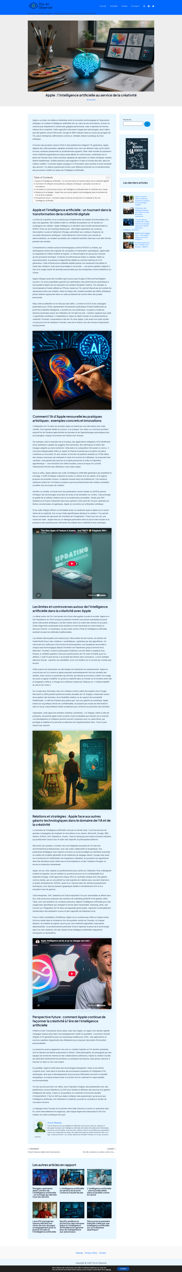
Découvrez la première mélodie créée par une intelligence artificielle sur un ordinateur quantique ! (98, 1225)
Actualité (114, 6)
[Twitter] (153, 6)
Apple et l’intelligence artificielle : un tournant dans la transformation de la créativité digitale (72, 181)
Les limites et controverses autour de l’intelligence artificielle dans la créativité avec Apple (71, 189)
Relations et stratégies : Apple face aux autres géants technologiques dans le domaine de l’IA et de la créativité (71, 193)
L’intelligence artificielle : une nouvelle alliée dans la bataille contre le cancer (99, 1191)
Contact (102, 1253)
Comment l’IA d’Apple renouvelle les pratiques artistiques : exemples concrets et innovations (67, 185)
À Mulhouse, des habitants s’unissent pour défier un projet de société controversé (142, 212)
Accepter (123, 1269)
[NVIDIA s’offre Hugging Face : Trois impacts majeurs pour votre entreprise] (128, 235)
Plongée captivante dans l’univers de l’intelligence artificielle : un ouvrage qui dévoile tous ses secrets (45, 1192)
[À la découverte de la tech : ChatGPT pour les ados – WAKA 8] (128, 245)
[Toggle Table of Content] (107, 177)
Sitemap (79, 1253)
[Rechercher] (147, 124)
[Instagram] (144, 6)
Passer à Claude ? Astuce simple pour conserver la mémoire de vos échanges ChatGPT (142, 201)
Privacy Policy (91, 1253)
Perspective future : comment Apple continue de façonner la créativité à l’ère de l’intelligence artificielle (67, 199)
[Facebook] (149, 6)
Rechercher (127, 120)
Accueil (103, 6)
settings (108, 1270)
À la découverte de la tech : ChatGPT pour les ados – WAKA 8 (142, 245)
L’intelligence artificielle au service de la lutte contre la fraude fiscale (72, 1190)
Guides (124, 6)
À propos (135, 6)
